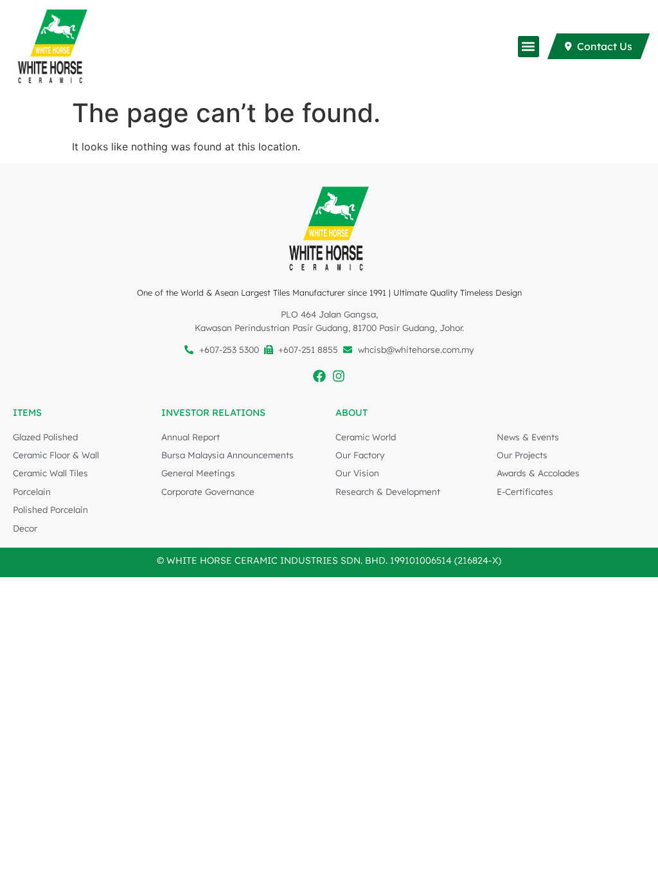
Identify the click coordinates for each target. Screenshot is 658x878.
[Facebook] (319, 376)
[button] (528, 46)
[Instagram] (338, 376)
